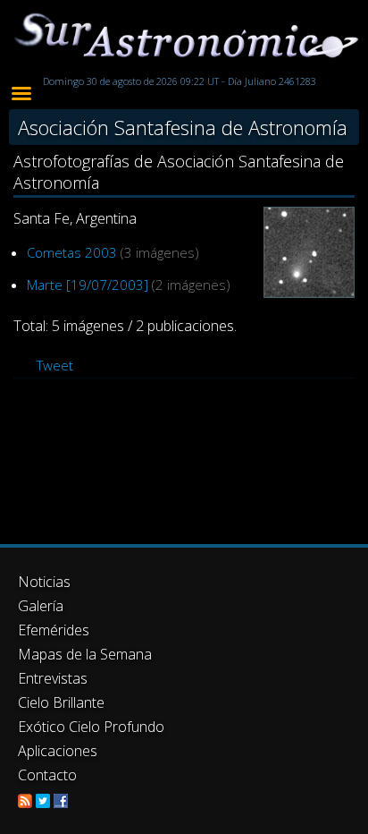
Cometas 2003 (72, 252)
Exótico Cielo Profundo (91, 726)
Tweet (55, 365)
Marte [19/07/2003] (87, 285)
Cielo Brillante (61, 702)
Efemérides (53, 630)
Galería (40, 606)
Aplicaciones (57, 751)
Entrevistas (53, 678)
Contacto (47, 775)
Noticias (44, 581)
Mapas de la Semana (85, 654)
